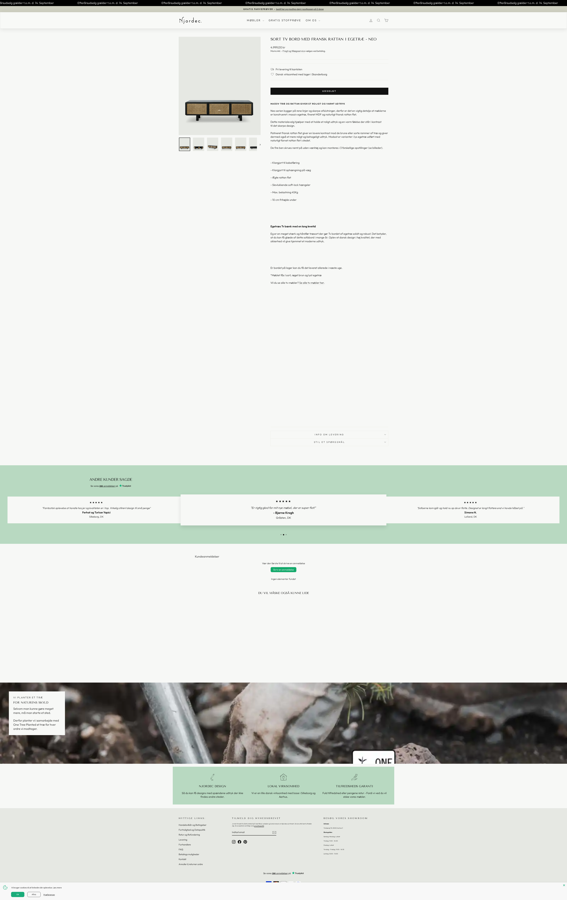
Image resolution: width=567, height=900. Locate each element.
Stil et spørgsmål (329, 442)
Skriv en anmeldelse (283, 569)
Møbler (254, 20)
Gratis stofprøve (285, 20)
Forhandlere (185, 844)
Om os (312, 20)
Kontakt (182, 859)
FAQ (181, 849)
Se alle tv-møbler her (311, 282)
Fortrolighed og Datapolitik (192, 829)
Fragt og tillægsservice (294, 51)
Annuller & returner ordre (191, 864)
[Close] (564, 885)
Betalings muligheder (189, 854)
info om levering (329, 434)
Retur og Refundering (189, 834)
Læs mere (57, 887)
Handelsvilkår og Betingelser (192, 825)
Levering (183, 839)
